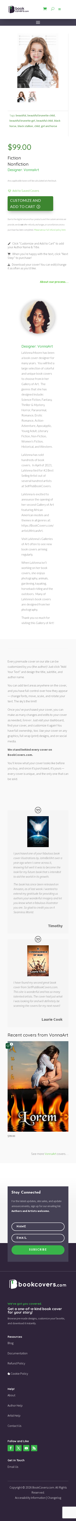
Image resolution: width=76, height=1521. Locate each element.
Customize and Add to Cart (25, 203)
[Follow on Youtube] (26, 1448)
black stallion (25, 126)
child (37, 126)
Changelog (54, 1498)
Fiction (14, 158)
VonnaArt (31, 170)
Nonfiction (18, 164)
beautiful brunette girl (22, 120)
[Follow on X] (18, 1448)
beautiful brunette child (41, 115)
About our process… (54, 282)
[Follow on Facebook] (11, 1448)
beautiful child (44, 120)
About (11, 1395)
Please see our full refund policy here (49, 229)
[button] (23, 190)
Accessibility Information (30, 1498)
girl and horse (49, 126)
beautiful (21, 115)
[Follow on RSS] (34, 1448)
